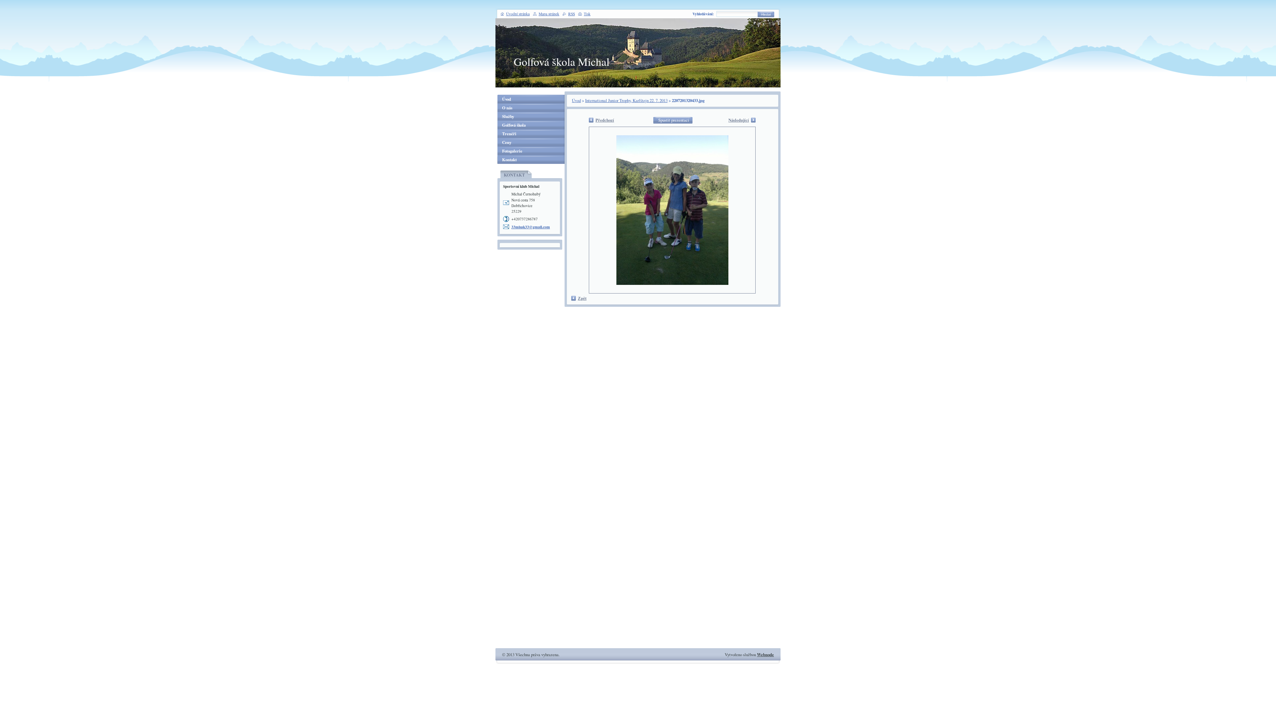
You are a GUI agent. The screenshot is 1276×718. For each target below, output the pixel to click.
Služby (508, 116)
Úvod (576, 100)
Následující (738, 120)
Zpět (582, 298)
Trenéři (509, 134)
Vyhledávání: (703, 14)
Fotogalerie (512, 151)
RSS (571, 13)
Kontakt (509, 160)
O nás (507, 108)
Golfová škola (514, 125)
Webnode (765, 655)
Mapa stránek (549, 13)
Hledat (766, 14)
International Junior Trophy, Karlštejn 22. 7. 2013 (626, 100)
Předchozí (604, 120)
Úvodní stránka (518, 13)
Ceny (506, 142)
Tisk (587, 13)
